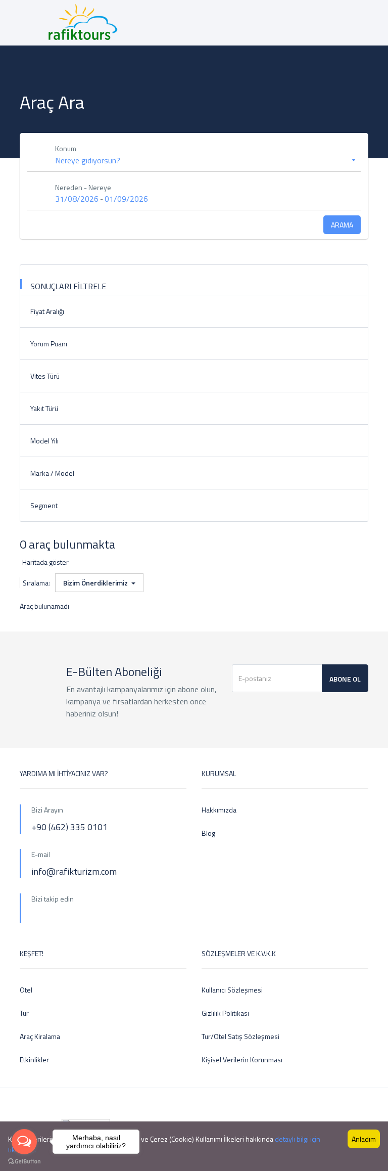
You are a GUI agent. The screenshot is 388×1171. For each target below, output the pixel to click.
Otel (26, 989)
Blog (208, 833)
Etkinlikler (34, 1059)
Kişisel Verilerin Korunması (242, 1059)
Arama (342, 224)
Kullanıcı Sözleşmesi (232, 989)
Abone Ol (345, 678)
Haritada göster (45, 562)
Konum (65, 148)
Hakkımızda (219, 809)
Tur (24, 1013)
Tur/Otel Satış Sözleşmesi (240, 1036)
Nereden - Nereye (83, 187)
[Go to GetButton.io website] (24, 1161)
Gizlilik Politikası (225, 1013)
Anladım (364, 1139)
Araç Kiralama (40, 1036)
